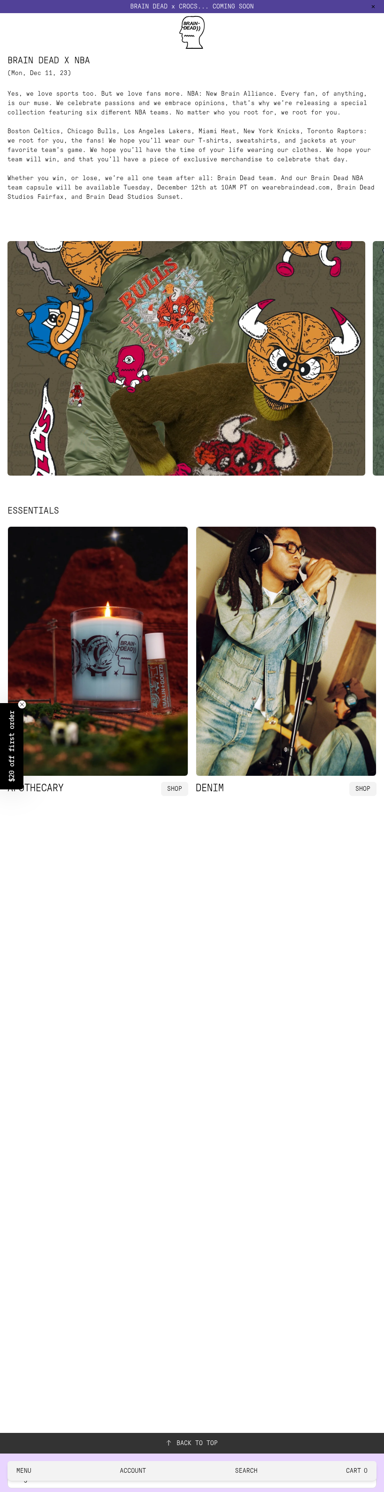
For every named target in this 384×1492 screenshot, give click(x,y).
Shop (174, 788)
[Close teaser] (22, 704)
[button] (11, 746)
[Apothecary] (97, 651)
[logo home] (192, 32)
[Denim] (286, 651)
